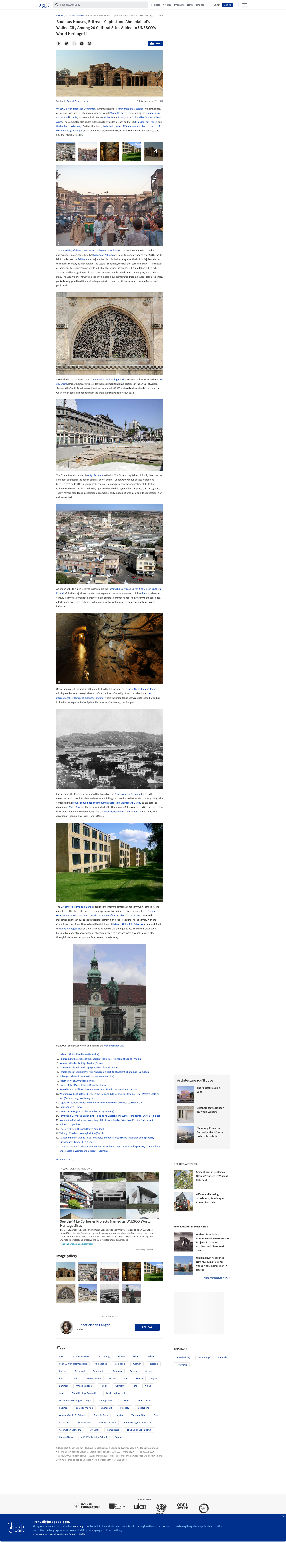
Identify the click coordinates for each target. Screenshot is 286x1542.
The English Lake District (139, 1430)
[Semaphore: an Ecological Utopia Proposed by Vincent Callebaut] (183, 1179)
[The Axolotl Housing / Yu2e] (185, 1094)
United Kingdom (84, 1386)
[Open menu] (244, 5)
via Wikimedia (107, 786)
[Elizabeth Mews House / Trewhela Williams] (185, 1114)
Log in (217, 5)
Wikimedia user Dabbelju (131, 895)
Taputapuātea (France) (71, 1107)
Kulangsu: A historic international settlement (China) (86, 1076)
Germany (120, 1386)
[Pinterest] (89, 43)
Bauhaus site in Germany (127, 794)
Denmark (63, 1386)
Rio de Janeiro (93, 1378)
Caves (156, 1415)
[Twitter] (66, 43)
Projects (155, 5)
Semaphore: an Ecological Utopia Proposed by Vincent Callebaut (212, 1176)
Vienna (148, 1371)
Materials (222, 1357)
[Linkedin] (74, 43)
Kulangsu (124, 1408)
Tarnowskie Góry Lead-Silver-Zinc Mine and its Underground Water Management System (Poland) (109, 1116)
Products (179, 5)
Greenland (79, 1371)
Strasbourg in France (146, 122)
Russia (62, 1378)
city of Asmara (95, 475)
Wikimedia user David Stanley (87, 581)
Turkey (104, 1386)
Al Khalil (125, 1400)
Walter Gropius (76, 807)
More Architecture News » (217, 1278)
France (139, 1378)
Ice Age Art (64, 1422)
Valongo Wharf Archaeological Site (108, 379)
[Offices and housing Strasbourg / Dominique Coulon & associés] (183, 1201)
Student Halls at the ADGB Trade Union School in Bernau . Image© (88, 895)
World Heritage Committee (85, 1393)
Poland (112, 1378)
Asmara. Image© (65, 581)
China (148, 1386)
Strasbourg (104, 1356)
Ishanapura (106, 1408)
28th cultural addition (107, 250)
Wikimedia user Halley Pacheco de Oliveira (118, 464)
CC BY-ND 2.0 (144, 681)
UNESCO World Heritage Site (73, 1364)
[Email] (81, 43)
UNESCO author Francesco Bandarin (127, 1034)
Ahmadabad (101, 1364)
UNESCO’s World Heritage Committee (75, 109)
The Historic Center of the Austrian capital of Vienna (116, 915)
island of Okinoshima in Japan (140, 689)
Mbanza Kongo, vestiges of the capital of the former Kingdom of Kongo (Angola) (100, 1059)
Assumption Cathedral (70, 1430)
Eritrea (136, 1356)
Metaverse (182, 1365)
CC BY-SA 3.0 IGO (97, 1038)
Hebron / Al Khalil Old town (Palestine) (79, 1054)
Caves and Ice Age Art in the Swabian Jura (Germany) (86, 1111)
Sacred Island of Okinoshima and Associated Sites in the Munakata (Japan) (98, 1089)
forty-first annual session (130, 109)
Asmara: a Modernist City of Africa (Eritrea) (81, 1063)
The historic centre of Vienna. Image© (92, 1034)
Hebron (151, 1356)
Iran (126, 1378)
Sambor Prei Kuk (84, 1408)
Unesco (62, 1371)
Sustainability (183, 1357)
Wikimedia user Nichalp (119, 243)
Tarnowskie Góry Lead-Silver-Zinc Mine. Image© (79, 681)
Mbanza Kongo (145, 1400)
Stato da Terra (101, 1415)
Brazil (121, 117)
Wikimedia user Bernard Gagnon (106, 93)
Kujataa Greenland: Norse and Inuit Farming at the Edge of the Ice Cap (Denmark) (101, 1102)
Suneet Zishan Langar (93, 1324)
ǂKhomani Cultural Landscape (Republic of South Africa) (88, 1067)
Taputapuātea (138, 1415)
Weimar (137, 1364)
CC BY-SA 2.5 (142, 93)
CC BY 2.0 (120, 581)
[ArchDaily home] (44, 5)
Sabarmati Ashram (103, 255)
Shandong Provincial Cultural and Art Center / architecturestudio (211, 1132)
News (190, 5)
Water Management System (137, 1422)
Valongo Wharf (106, 1400)
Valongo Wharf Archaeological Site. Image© (77, 464)
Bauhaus (117, 1371)
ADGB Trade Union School (117, 811)
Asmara (121, 1356)
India (74, 117)
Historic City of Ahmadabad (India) (77, 1081)
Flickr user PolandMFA (112, 681)
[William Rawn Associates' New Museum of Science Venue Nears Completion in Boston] (183, 1265)
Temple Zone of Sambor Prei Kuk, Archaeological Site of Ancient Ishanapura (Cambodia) (104, 1072)
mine (142, 593)
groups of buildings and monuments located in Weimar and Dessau (106, 803)
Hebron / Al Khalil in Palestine (127, 924)
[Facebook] (58, 43)
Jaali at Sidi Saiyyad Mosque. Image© (75, 371)
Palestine (153, 1364)
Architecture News (81, 1356)
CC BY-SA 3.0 (63, 467)
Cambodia (107, 117)
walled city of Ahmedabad (74, 250)
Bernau (137, 811)
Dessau (133, 1371)
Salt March (83, 259)
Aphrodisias (113, 1430)
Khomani (63, 1408)
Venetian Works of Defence (72, 1415)
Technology (204, 1357)
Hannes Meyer (66, 1437)
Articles (167, 5)
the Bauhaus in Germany (68, 126)
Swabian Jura (84, 1422)
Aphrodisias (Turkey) (70, 1124)
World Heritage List (120, 113)
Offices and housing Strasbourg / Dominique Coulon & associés (210, 1198)
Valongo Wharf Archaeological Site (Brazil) (81, 1133)
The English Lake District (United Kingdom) (81, 1129)
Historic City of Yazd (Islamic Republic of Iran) (83, 1085)
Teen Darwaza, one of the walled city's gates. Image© (82, 243)
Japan (154, 1378)
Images (200, 5)
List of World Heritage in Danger (77, 907)
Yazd (61, 1393)
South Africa (99, 1371)
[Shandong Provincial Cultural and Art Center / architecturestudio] (185, 1134)
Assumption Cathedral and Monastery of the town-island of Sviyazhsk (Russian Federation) (106, 1120)
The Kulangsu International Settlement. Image (79, 786)
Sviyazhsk (94, 1430)
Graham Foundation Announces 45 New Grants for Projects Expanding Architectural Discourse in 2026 (213, 1242)
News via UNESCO (65, 1159)
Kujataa (119, 1415)
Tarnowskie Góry (107, 1422)
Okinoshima (143, 1408)
